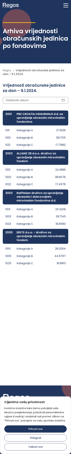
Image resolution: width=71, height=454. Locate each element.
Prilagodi (35, 438)
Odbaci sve (35, 447)
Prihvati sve (35, 429)
